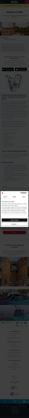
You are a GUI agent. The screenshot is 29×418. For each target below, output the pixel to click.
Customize (13, 224)
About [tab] (23, 196)
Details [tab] (14, 196)
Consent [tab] (5, 196)
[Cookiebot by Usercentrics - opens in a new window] (21, 193)
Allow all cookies (14, 220)
